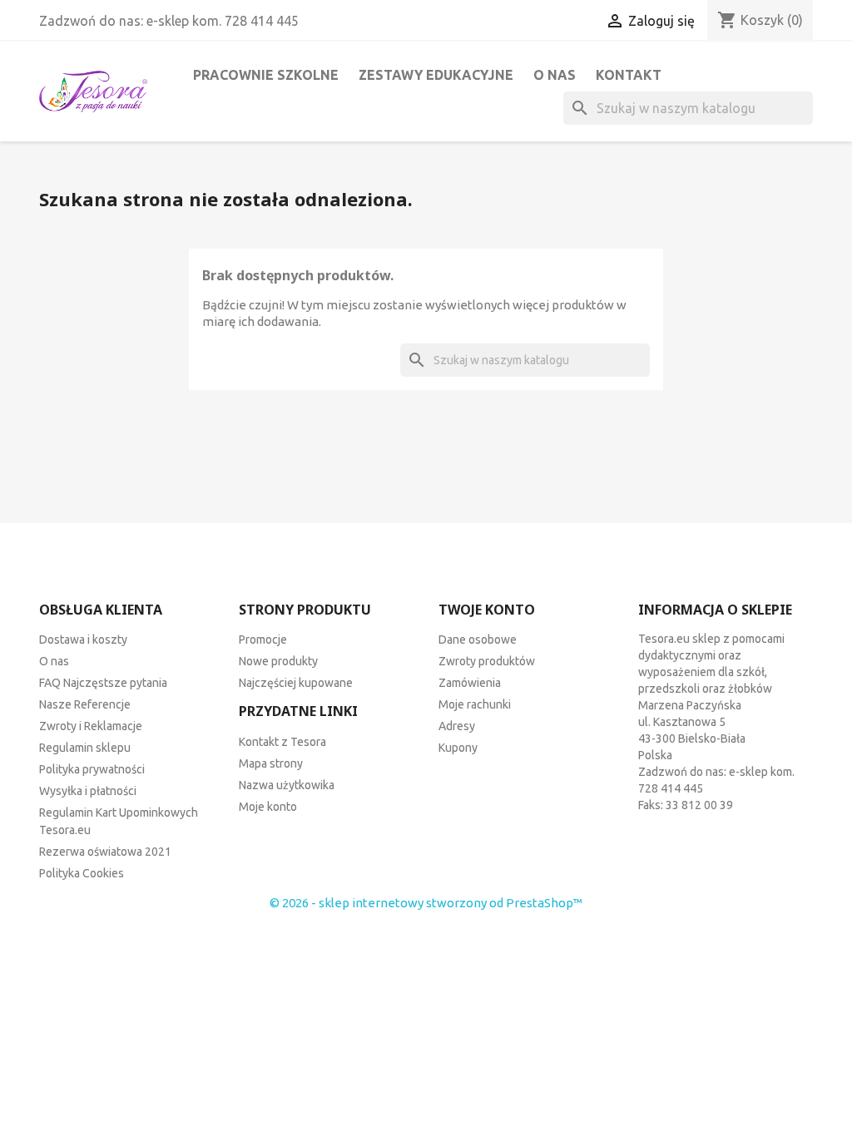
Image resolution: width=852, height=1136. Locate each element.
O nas (554, 74)
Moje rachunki (474, 704)
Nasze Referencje (85, 704)
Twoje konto (486, 609)
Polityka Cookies (81, 873)
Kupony (458, 747)
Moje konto (268, 806)
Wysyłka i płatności (87, 791)
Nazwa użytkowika (286, 785)
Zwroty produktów (486, 661)
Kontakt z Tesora (282, 741)
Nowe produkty (278, 661)
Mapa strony (271, 763)
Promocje (263, 639)
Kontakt (628, 74)
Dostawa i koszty (83, 639)
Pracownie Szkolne (266, 74)
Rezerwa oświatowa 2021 (105, 851)
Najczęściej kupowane (296, 682)
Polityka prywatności (92, 769)
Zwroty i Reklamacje (90, 726)
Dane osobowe (477, 639)
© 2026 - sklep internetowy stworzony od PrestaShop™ (426, 903)
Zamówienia (469, 682)
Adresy (456, 726)
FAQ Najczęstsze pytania (103, 682)
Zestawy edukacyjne (436, 74)
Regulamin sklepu (85, 747)
